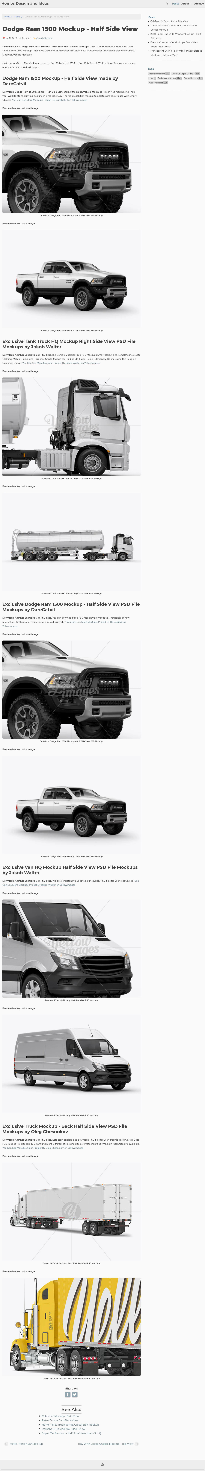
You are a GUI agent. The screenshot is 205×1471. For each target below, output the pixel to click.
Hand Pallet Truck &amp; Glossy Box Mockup (70, 1425)
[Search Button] (167, 3)
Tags (151, 69)
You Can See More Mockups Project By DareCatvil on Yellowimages (49, 99)
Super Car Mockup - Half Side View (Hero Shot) (71, 1433)
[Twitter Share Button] (75, 1394)
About (185, 4)
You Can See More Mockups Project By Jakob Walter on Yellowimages (61, 362)
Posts (175, 4)
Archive (199, 4)
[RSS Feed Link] (102, 1465)
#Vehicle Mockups (44, 38)
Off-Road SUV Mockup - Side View (169, 21)
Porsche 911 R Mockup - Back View (63, 1429)
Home (7, 17)
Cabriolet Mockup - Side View (60, 1416)
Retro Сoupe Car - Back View (60, 1420)
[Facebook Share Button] (68, 1394)
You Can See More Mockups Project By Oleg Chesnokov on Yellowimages (42, 1147)
